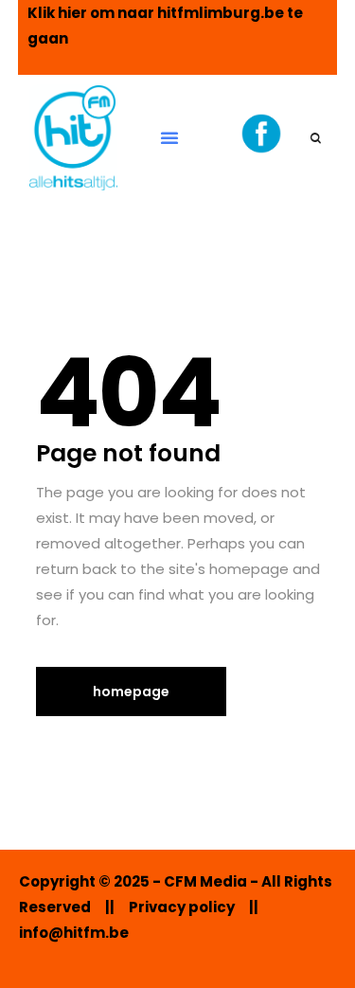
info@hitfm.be (74, 933)
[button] (169, 137)
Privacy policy (182, 907)
